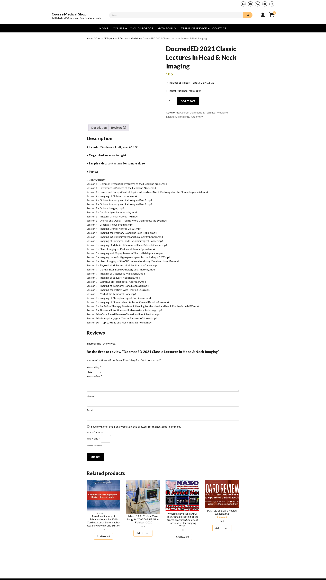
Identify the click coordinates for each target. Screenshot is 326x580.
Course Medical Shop (69, 14)
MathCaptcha (98, 445)
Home (103, 28)
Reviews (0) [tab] (118, 127)
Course (118, 28)
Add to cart (188, 100)
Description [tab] (99, 127)
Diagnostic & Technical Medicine (123, 38)
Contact (219, 28)
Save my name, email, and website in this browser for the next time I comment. (136, 426)
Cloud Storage (141, 28)
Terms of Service (194, 28)
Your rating (94, 367)
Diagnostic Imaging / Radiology (184, 116)
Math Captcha (95, 432)
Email (91, 410)
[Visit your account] (263, 15)
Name (91, 396)
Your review (94, 376)
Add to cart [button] (103, 536)
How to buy (167, 28)
